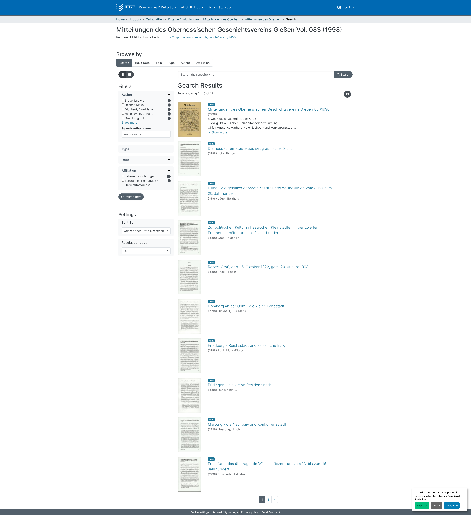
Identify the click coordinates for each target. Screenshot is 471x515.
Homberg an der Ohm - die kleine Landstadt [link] (246, 306)
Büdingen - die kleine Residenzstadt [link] (239, 385)
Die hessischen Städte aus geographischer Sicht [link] (250, 148)
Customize (452, 505)
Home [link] (120, 19)
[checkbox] (123, 100)
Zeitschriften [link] (155, 19)
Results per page (134, 242)
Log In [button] (347, 7)
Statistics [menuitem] (225, 7)
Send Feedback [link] (271, 512)
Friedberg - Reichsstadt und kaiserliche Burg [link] (246, 345)
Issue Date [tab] (142, 63)
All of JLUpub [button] (190, 7)
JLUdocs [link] (135, 19)
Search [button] (345, 74)
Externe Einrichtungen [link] (183, 19)
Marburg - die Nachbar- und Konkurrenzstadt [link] (247, 424)
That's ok (422, 505)
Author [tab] (185, 63)
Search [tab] (124, 63)
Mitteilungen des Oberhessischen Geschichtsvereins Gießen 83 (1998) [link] (269, 109)
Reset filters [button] (132, 197)
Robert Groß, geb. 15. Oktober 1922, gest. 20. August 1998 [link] (258, 267)
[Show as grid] (130, 74)
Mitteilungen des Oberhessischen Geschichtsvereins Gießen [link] (221, 19)
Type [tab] (171, 63)
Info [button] (209, 7)
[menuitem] (191, 7)
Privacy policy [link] (249, 512)
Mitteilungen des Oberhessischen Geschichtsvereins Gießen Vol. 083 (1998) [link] (263, 19)
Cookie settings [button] (199, 512)
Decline (436, 505)
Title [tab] (159, 63)
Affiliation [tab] (203, 63)
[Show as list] (122, 74)
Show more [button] (129, 122)
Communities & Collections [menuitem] (158, 7)
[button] (125, 7)
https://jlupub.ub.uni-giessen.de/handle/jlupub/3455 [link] (200, 37)
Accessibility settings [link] (225, 512)
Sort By (127, 222)
